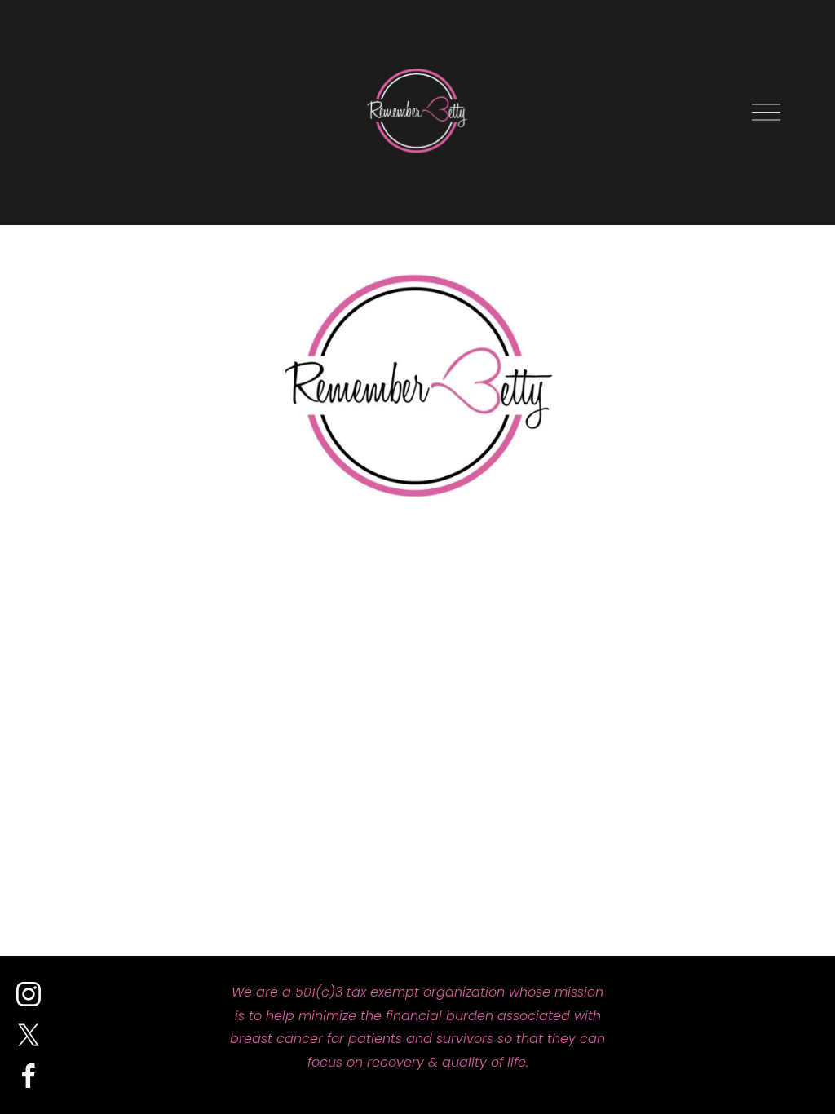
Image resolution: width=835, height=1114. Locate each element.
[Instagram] (28, 994)
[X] (28, 1035)
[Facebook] (28, 1076)
